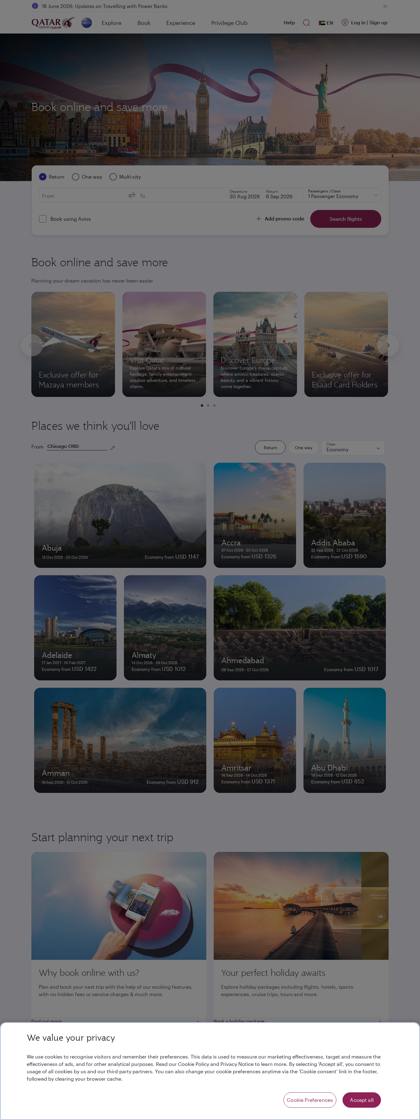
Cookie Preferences (310, 1100)
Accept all (362, 1100)
